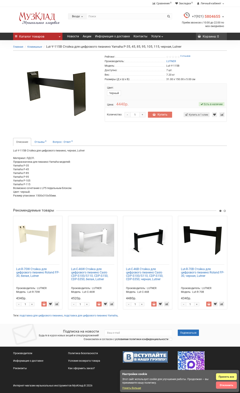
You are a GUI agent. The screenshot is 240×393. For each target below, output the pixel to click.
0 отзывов (185, 56)
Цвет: (110, 87)
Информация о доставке (112, 36)
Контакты (140, 36)
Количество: (114, 114)
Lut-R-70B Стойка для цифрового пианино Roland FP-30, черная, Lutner (202, 272)
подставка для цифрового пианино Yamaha (91, 315)
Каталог (31, 36)
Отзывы (40, 141)
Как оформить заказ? (81, 368)
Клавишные (34, 46)
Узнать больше (131, 387)
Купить (162, 114)
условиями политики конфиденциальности (141, 339)
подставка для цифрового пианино (41, 315)
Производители (22, 353)
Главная (18, 46)
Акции (87, 36)
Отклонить (226, 385)
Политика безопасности (83, 353)
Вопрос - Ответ (63, 141)
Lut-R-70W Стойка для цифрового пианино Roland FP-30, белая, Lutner (37, 272)
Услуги (155, 36)
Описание (22, 141)
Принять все (226, 376)
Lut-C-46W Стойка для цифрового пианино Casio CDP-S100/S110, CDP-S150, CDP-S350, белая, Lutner (89, 274)
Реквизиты (20, 368)
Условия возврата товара (84, 360)
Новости (73, 36)
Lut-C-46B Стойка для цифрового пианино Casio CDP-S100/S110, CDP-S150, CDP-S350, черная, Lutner (144, 274)
